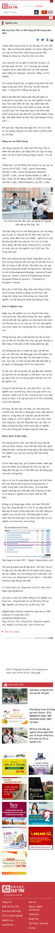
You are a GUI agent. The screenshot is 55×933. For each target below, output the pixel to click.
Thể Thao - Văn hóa (38, 923)
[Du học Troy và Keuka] (14, 813)
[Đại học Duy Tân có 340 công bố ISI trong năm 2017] (51, 40)
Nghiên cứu (7, 920)
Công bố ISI (26, 621)
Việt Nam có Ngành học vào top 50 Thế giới (41, 691)
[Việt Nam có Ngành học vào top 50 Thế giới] (15, 696)
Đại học (32, 902)
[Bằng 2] (41, 813)
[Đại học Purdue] (41, 788)
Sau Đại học (8, 925)
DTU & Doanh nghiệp (12, 916)
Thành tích (34, 914)
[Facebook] (38, 40)
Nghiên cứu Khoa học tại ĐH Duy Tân (25, 604)
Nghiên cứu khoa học (17, 625)
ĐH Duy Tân (13, 621)
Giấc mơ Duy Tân (10, 906)
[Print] (47, 40)
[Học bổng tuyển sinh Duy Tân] (14, 863)
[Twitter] (42, 40)
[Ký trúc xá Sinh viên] (14, 838)
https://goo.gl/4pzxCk (12, 591)
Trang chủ (6, 902)
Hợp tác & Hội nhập (11, 911)
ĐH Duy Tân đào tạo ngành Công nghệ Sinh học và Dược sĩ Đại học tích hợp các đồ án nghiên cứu (41, 735)
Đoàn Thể (33, 919)
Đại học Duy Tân (16, 895)
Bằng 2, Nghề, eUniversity (35, 908)
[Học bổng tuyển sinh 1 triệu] (41, 838)
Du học (32, 928)
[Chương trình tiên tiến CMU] (14, 788)
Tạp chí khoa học (36, 625)
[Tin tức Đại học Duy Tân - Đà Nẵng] (22, 6)
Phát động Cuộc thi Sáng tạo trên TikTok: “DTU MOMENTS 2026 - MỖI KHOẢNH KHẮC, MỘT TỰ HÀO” (42, 715)
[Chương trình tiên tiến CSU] (14, 763)
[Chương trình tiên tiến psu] (41, 763)
